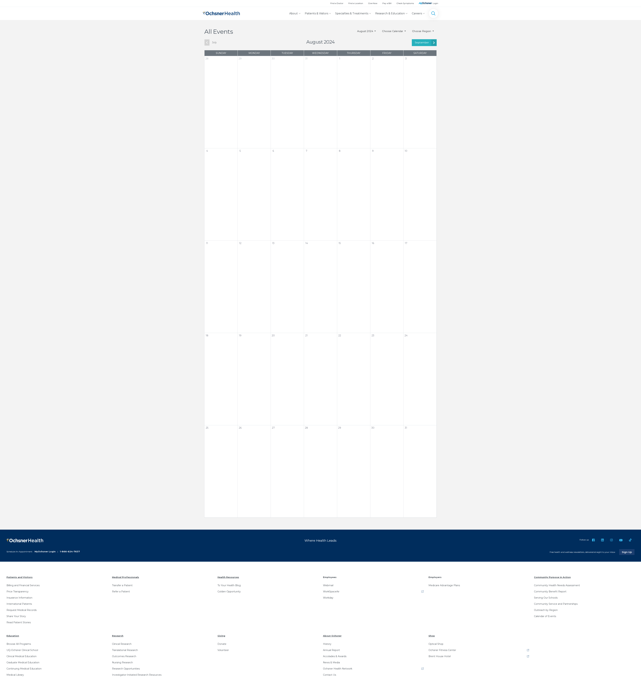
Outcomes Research (124, 656)
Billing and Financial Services (23, 585)
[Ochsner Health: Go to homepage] (221, 12)
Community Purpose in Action (552, 577)
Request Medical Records (22, 610)
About (293, 13)
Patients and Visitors (20, 577)
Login (435, 3)
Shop (432, 635)
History (327, 643)
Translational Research (125, 650)
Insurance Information (19, 597)
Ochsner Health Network (337, 668)
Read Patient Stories (19, 622)
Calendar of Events (545, 616)
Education (13, 635)
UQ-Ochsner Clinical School (22, 650)
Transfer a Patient (122, 585)
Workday (328, 597)
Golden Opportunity (229, 591)
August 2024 (365, 31)
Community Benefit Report (550, 591)
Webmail (328, 585)
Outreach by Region (546, 610)
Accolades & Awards (334, 656)
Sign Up (628, 552)
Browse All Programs (19, 643)
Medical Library (15, 674)
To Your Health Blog (229, 585)
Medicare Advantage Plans (444, 585)
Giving (221, 635)
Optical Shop (436, 643)
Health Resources (228, 577)
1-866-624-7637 (70, 551)
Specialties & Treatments (351, 13)
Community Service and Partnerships (556, 603)
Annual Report (331, 650)
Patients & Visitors (316, 13)
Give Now (372, 3)
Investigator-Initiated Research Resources (136, 674)
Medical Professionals (125, 577)
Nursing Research (122, 662)
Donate (222, 643)
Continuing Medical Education (24, 668)
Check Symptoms (405, 3)
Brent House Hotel (440, 656)
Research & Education (390, 13)
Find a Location (355, 3)
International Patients (19, 603)
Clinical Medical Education (22, 656)
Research (117, 635)
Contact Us (329, 674)
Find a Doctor (336, 3)
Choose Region (422, 31)
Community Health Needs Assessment (557, 585)
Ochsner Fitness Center (442, 650)
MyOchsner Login (45, 551)
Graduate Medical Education (23, 662)
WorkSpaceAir (331, 591)
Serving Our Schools (546, 597)
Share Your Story (16, 616)
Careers (417, 13)
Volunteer (223, 650)
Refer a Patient (121, 591)
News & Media (331, 662)
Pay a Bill (386, 3)
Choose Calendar (393, 31)
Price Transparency (18, 591)
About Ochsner (332, 635)
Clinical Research (122, 643)
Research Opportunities (126, 668)
